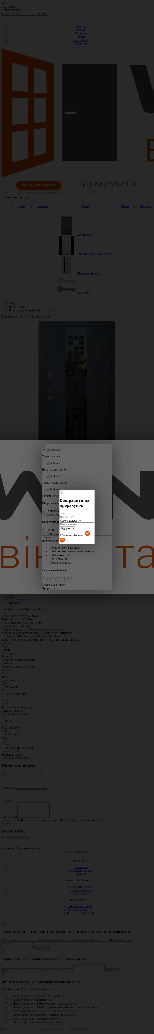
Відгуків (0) (16, 602)
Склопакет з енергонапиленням (73, 551)
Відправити (67, 528)
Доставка (81, 33)
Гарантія (80, 36)
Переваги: (8, 787)
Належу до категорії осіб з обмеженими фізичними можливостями (55, 1007)
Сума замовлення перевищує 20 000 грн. (39, 1018)
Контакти (81, 43)
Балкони (42, 206)
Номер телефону (70, 520)
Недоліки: (8, 800)
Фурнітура (83, 292)
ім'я (4, 774)
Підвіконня (60, 558)
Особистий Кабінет (80, 886)
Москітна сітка (62, 555)
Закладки (81, 893)
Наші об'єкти (80, 40)
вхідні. (25, 837)
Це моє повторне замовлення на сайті (37, 1022)
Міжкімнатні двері (88, 273)
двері (16, 837)
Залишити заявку (39, 185)
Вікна (21, 206)
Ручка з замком (62, 562)
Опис (12, 596)
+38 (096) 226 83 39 (107, 184)
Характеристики (19, 599)
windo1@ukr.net (77, 909)
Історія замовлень (80, 890)
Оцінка (6, 823)
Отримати (112, 970)
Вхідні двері (84, 234)
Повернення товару (80, 870)
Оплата (80, 30)
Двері (85, 206)
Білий (50, 529)
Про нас (81, 26)
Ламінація (53, 533)
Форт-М (7, 837)
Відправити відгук (13, 830)
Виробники (80, 874)
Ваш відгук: (9, 816)
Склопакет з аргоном (66, 547)
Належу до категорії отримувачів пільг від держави (46, 1003)
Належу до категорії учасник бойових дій (39, 996)
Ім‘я (62, 513)
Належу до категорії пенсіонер (32, 999)
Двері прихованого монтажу (94, 253)
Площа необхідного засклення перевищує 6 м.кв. (44, 1014)
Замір (125, 206)
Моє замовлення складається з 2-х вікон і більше (44, 1011)
